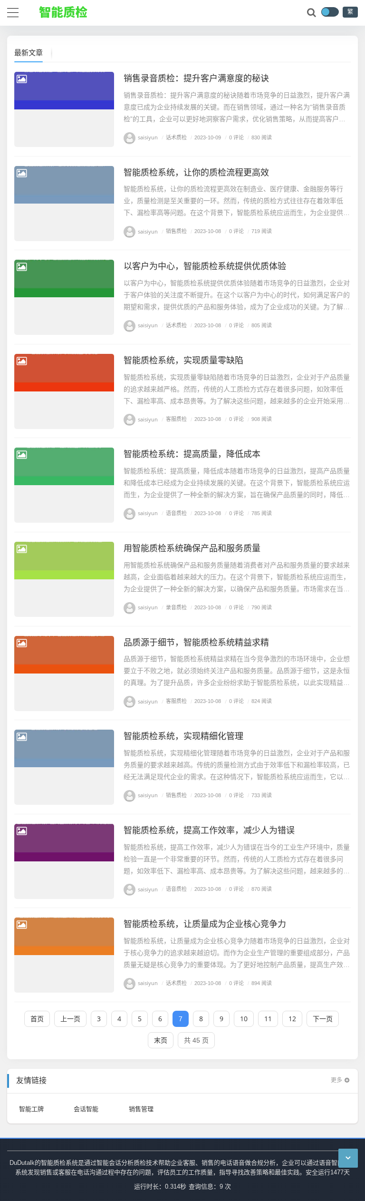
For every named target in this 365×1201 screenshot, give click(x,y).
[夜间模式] (329, 12)
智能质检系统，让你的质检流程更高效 (196, 172)
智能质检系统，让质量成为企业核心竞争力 (205, 923)
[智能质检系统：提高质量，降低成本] (64, 485)
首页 (37, 1018)
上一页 (70, 1018)
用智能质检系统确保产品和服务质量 (192, 548)
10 (244, 1018)
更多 (336, 1080)
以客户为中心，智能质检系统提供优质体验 (205, 266)
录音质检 (174, 607)
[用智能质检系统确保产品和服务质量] (64, 579)
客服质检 (174, 419)
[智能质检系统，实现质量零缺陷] (64, 391)
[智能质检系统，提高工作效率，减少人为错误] (64, 861)
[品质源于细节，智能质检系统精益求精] (64, 673)
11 (268, 1018)
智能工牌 (31, 1108)
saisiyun (148, 137)
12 (292, 1018)
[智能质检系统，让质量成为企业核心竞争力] (64, 955)
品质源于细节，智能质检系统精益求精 (196, 642)
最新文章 (28, 52)
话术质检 (174, 137)
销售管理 (141, 1108)
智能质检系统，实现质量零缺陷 (183, 360)
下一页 (323, 1018)
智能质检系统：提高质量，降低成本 (192, 453)
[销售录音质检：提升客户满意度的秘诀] (64, 109)
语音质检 (174, 513)
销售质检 (174, 231)
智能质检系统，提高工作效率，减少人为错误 (209, 830)
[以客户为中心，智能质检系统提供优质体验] (64, 297)
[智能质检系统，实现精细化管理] (64, 767)
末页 (160, 1040)
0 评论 (234, 137)
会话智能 (86, 1108)
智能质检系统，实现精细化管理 (183, 736)
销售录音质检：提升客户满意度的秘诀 (196, 78)
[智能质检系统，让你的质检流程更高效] (64, 203)
